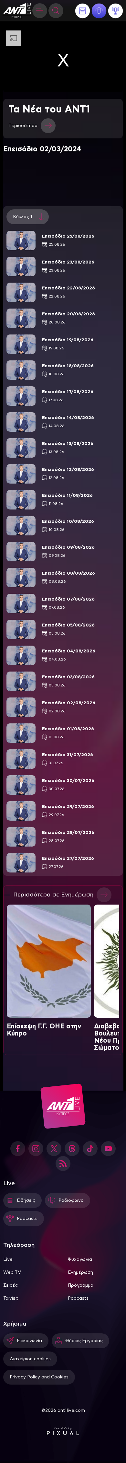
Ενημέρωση (80, 1272)
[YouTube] (108, 1148)
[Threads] (72, 1148)
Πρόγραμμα (80, 1285)
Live (8, 1259)
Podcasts (78, 1298)
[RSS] (63, 1163)
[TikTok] (90, 1148)
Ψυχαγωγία (80, 1259)
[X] (54, 1148)
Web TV (12, 1272)
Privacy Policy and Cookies (39, 1377)
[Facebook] (17, 1148)
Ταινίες (10, 1298)
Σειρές (10, 1285)
